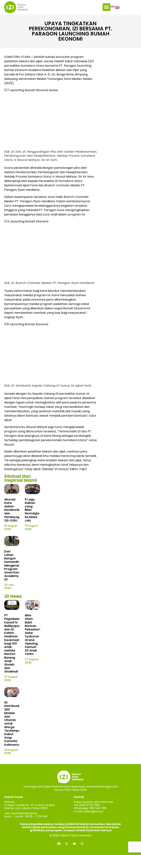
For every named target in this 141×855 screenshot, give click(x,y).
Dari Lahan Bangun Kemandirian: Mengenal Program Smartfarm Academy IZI (14, 565)
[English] (117, 7)
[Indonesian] (112, 7)
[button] (106, 7)
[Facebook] (59, 844)
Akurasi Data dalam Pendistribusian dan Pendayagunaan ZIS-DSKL (16, 510)
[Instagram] (82, 844)
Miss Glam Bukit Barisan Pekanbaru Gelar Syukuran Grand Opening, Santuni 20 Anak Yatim (33, 634)
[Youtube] (74, 844)
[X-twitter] (67, 844)
